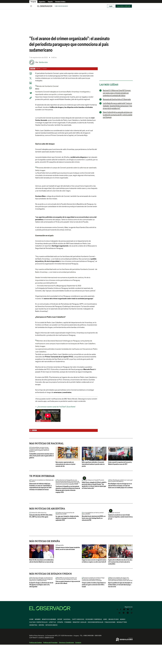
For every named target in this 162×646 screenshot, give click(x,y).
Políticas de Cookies (35, 642)
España (50, 1)
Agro (105, 619)
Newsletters (122, 622)
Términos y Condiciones (66, 642)
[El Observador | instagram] (124, 609)
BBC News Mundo (61, 6)
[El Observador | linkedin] (120, 613)
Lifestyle (52, 622)
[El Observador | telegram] (128, 613)
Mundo (122, 619)
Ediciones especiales (95, 622)
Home (31, 619)
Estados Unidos (60, 1)
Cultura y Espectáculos (38, 622)
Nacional (67, 619)
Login (110, 6)
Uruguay (33, 1)
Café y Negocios (78, 619)
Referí (59, 619)
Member (38, 619)
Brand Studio (114, 619)
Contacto (78, 642)
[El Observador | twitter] (117, 609)
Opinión (60, 622)
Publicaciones (110, 622)
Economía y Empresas (94, 619)
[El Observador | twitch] (132, 613)
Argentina (42, 1)
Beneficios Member (49, 619)
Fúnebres (67, 622)
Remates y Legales (79, 622)
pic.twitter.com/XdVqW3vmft (46, 283)
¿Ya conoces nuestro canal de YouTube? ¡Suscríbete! (56, 407)
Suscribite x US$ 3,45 (123, 6)
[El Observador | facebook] (120, 609)
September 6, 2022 (74, 286)
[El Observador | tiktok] (132, 609)
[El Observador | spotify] (124, 613)
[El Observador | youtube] (128, 609)
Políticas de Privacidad (50, 642)
